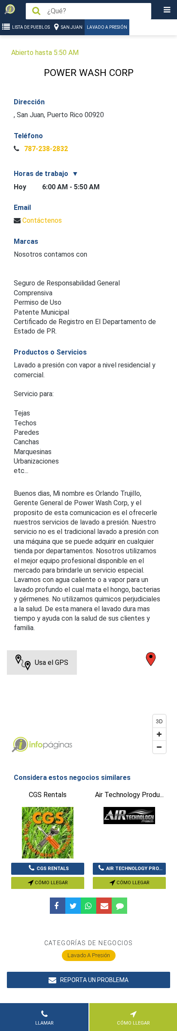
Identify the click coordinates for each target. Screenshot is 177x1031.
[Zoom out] (159, 746)
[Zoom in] (159, 734)
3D (159, 721)
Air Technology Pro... (134, 868)
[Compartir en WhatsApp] (88, 906)
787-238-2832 (45, 149)
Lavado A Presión (107, 27)
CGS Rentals (53, 868)
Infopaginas (19, 744)
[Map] (88, 704)
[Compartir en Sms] (119, 906)
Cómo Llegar (51, 882)
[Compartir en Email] (104, 906)
